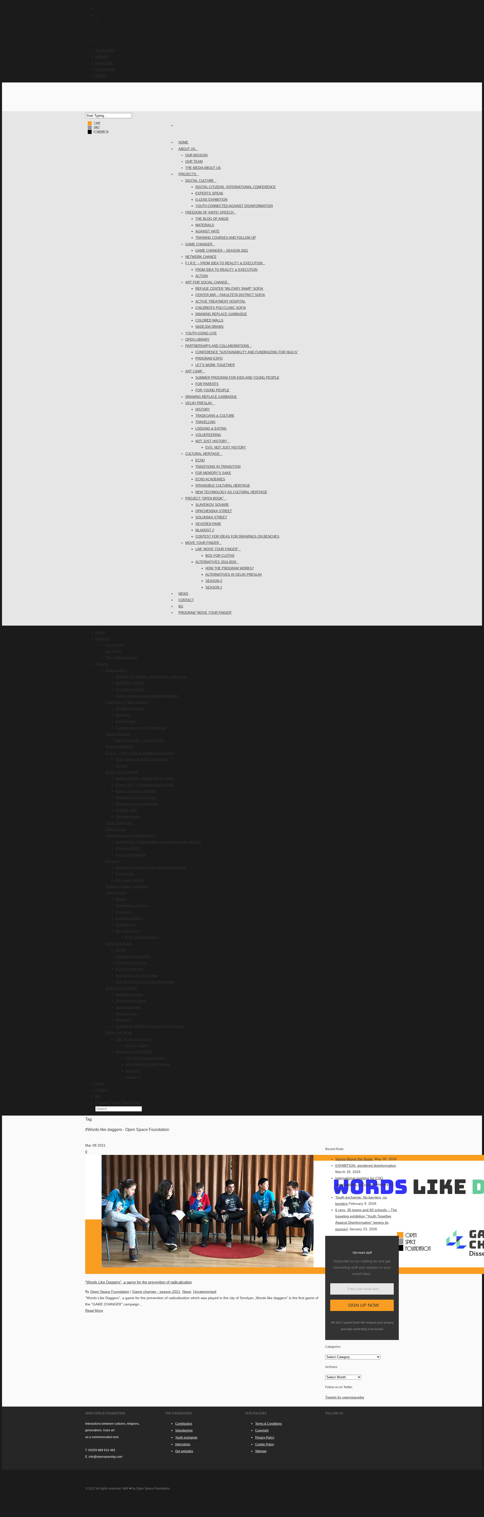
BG (97, 1096)
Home (100, 632)
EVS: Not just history (225, 447)
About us (186, 149)
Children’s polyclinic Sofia (220, 308)
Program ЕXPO (209, 358)
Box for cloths (219, 556)
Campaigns (105, 69)
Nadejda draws (209, 327)
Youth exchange (186, 1437)
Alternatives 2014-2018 (215, 562)
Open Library (197, 339)
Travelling (205, 422)
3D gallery (105, 50)
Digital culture (199, 181)
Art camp (193, 371)
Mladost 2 (204, 530)
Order (101, 76)
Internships (182, 1444)
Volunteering (208, 435)
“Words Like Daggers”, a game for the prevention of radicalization (138, 1282)
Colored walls (209, 320)
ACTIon (201, 276)
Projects (187, 174)
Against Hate (207, 231)
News (99, 1083)
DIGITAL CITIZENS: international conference (235, 187)
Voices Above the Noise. (354, 1159)
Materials (204, 225)
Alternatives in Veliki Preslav (233, 574)
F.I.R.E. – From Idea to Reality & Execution (223, 263)
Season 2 (213, 581)
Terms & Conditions (268, 1423)
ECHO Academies (210, 479)
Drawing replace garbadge (221, 314)
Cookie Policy (264, 1444)
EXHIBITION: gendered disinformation (365, 1165)
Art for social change (206, 282)
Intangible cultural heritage (222, 485)
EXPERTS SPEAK (209, 193)
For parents (207, 384)
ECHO (200, 460)
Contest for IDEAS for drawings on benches (237, 536)
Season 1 (213, 587)
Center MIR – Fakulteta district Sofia (230, 295)
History (202, 409)
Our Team (194, 161)
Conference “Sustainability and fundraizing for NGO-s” (246, 352)
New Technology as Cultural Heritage (231, 492)
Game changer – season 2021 (221, 250)
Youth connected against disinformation (234, 206)
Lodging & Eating (211, 428)
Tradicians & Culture (214, 416)
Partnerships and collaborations (217, 346)
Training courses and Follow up (225, 238)
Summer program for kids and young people (237, 378)
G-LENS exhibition (211, 199)
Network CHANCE (201, 257)
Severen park (208, 524)
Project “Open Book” (204, 498)
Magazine (104, 63)
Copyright (261, 1430)
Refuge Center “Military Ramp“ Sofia (229, 288)
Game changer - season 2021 (156, 1292)
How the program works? (229, 568)
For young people (212, 390)
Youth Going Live (201, 333)
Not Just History (211, 441)
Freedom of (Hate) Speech (209, 212)
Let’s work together (215, 365)
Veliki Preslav (198, 403)
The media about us (203, 168)
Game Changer (198, 244)
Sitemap (260, 1451)
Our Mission (196, 155)
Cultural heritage (202, 454)
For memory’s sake (213, 473)
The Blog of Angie (212, 219)
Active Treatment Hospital (220, 301)
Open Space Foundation (109, 1292)
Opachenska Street (213, 511)
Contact (101, 1090)
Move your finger (202, 543)
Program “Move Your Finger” (205, 613)
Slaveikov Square (212, 505)
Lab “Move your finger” (216, 549)
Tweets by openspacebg (344, 1397)
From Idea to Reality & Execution (226, 270)
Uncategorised (204, 1292)
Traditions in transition (217, 467)
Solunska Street (211, 517)
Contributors (183, 1423)
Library (102, 57)
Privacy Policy (264, 1437)
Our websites (184, 1451)
